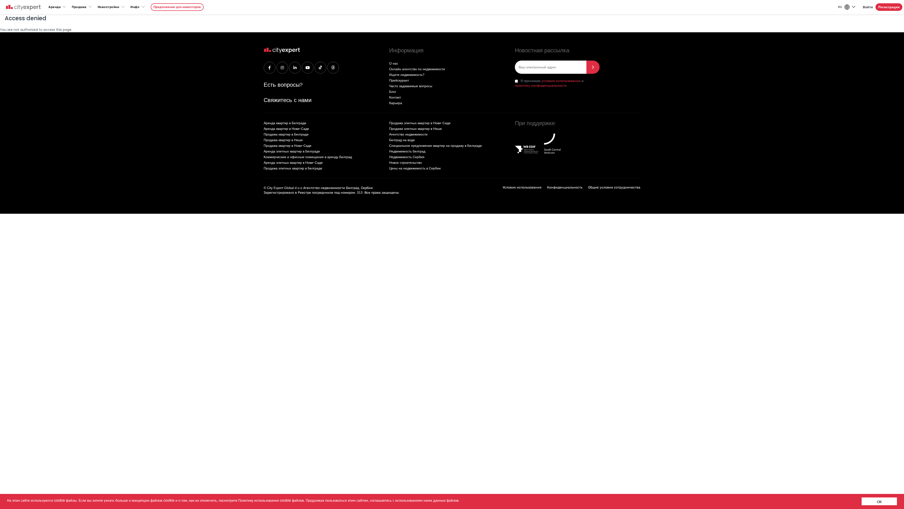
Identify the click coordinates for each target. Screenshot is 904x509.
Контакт (395, 97)
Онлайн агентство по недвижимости (417, 69)
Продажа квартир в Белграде (286, 134)
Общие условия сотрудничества (614, 187)
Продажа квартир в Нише (283, 140)
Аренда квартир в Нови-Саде (286, 128)
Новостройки (108, 7)
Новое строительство (405, 162)
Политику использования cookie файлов (271, 500)
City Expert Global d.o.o (284, 188)
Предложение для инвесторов (177, 7)
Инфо (134, 7)
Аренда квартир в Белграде (285, 123)
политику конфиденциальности (541, 85)
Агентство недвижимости (408, 134)
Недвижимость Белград (407, 151)
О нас (393, 63)
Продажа (79, 7)
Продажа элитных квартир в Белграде (293, 168)
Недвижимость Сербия (406, 157)
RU (840, 7)
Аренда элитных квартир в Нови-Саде (293, 162)
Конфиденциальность (564, 187)
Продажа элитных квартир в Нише (415, 128)
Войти (868, 7)
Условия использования (522, 187)
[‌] (269, 68)
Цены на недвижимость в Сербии (415, 168)
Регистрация (889, 7)
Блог (392, 91)
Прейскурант (399, 80)
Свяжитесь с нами (287, 100)
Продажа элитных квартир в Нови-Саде (420, 123)
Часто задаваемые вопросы (410, 86)
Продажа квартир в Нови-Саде (287, 145)
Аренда (54, 7)
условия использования (561, 81)
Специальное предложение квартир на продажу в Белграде (435, 145)
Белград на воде (402, 140)
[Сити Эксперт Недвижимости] (23, 7)
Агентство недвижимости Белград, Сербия (338, 188)
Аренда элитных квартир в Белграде (292, 151)
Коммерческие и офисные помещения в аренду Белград (308, 157)
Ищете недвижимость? (406, 74)
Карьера (395, 103)
